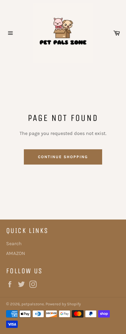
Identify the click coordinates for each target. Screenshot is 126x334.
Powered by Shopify (63, 304)
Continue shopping (63, 156)
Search (14, 243)
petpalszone (32, 304)
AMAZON (15, 253)
